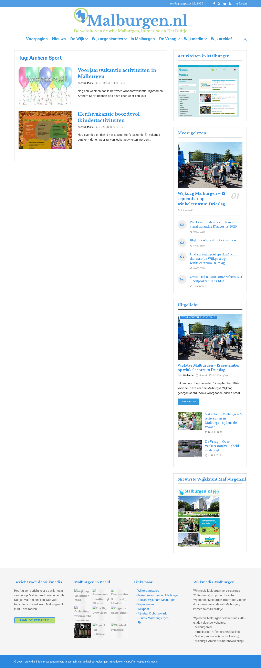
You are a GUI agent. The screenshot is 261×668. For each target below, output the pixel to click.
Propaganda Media (147, 661)
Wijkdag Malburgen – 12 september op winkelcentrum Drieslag (201, 198)
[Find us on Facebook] (214, 4)
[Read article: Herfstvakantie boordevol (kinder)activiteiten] (45, 130)
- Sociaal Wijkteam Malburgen (155, 599)
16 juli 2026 (214, 432)
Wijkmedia (193, 38)
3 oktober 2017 (108, 127)
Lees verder (190, 401)
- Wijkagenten (145, 604)
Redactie (88, 83)
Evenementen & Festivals (198, 317)
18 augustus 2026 (209, 375)
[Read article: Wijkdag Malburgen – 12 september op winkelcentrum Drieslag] (210, 165)
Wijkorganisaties (107, 38)
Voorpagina (37, 38)
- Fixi (139, 622)
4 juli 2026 (214, 455)
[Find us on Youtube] (224, 4)
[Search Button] (245, 39)
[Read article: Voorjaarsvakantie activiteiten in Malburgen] (45, 86)
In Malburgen (143, 38)
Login (243, 3)
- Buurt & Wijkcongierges (152, 618)
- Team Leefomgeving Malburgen (157, 595)
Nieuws (59, 38)
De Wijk (77, 38)
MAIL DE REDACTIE (34, 620)
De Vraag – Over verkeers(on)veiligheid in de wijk (222, 446)
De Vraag (167, 38)
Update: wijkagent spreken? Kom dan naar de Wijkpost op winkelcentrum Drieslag (214, 259)
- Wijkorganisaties (147, 590)
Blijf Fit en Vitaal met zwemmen (213, 240)
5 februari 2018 (108, 83)
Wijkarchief (221, 38)
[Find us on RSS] (230, 4)
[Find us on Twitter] (219, 4)
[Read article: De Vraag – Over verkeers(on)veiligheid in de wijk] (190, 448)
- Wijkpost (142, 609)
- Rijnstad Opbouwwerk (151, 613)
